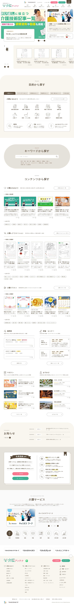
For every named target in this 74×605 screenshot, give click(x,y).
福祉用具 (34, 322)
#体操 (50, 162)
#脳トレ (48, 161)
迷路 (11, 278)
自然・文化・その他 (34, 309)
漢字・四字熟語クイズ (41, 276)
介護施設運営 (45, 224)
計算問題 (26, 276)
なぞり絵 (6, 278)
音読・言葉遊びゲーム (51, 276)
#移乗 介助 (23, 164)
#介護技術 (28, 164)
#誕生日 (46, 162)
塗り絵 (21, 276)
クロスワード (32, 276)
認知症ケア (40, 207)
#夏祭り (33, 161)
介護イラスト (46, 566)
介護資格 (39, 224)
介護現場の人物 (7, 322)
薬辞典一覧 (19, 363)
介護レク (18, 59)
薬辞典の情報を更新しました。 (52, 439)
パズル (58, 276)
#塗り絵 (22, 162)
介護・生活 (14, 322)
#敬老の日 (39, 161)
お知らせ (61, 584)
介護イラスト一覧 (62, 287)
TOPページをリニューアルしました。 (54, 434)
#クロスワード (34, 162)
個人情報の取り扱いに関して (38, 599)
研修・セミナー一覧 (55, 363)
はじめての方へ (39, 2)
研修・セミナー (65, 568)
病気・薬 (25, 224)
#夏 (27, 161)
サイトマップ (62, 587)
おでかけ (64, 571)
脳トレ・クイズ (7, 276)
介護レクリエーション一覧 (61, 233)
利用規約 (48, 599)
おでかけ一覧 (55, 414)
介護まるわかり (10, 566)
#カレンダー (27, 162)
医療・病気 (20, 322)
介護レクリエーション (30, 566)
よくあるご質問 (46, 2)
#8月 (22, 161)
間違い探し (64, 276)
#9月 (25, 161)
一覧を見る (6, 437)
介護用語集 (61, 580)
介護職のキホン (57, 207)
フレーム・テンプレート (8, 309)
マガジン (64, 574)
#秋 (30, 161)
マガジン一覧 (19, 414)
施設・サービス (27, 322)
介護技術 (6, 207)
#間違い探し (41, 162)
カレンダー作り (15, 276)
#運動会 (43, 161)
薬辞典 (63, 566)
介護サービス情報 (33, 224)
